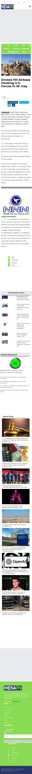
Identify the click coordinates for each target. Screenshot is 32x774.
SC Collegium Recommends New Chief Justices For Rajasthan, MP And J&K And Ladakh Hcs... (15, 440)
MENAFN (6, 112)
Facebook (14, 748)
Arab (23, 45)
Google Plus (14, 753)
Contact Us (7, 713)
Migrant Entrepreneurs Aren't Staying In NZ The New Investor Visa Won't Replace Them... (14, 465)
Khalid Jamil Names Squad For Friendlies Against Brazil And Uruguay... (15, 486)
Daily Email (14, 755)
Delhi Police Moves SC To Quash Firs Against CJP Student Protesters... (14, 593)
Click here (15, 701)
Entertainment (10, 52)
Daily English (9, 729)
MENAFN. (13, 769)
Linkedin (13, 758)
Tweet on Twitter (24, 102)
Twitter (13, 750)
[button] (23, 2)
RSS (12, 760)
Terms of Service (9, 708)
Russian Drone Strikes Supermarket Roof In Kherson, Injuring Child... (14, 613)
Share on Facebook (12, 102)
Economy (16, 48)
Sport (23, 52)
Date (4, 97)
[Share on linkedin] (13, 105)
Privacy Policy (8, 710)
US (6, 45)
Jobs (5, 720)
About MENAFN (8, 717)
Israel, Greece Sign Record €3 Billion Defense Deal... (22, 335)
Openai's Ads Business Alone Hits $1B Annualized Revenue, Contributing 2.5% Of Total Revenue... (15, 571)
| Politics (6, 48)
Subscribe (18, 741)
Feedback (7, 722)
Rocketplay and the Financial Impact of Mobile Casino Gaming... (23, 298)
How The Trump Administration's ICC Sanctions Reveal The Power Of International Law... (14, 549)
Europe (15, 45)
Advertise (7, 715)
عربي (19, 2)
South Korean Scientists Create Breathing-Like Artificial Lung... (12, 506)
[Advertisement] (16, 25)
